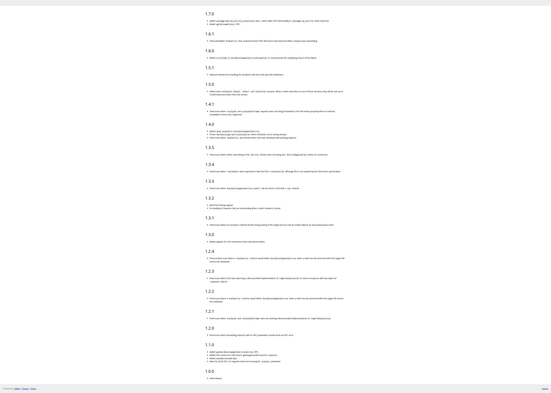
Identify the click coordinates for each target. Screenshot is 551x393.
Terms (33, 388)
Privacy (25, 388)
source (545, 388)
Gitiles (17, 388)
